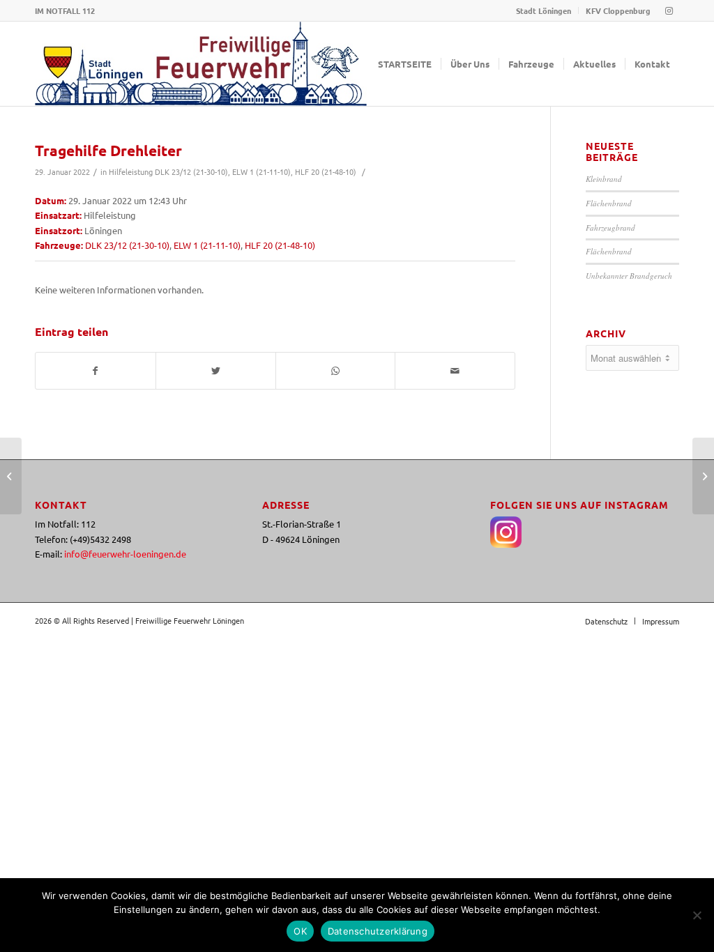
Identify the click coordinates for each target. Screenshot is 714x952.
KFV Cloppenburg (618, 10)
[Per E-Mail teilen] (455, 371)
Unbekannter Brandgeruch (629, 275)
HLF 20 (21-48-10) (325, 171)
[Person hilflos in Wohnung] (11, 476)
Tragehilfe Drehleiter (108, 150)
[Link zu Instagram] (668, 10)
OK (300, 931)
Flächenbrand (609, 203)
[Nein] (697, 915)
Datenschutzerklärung (377, 931)
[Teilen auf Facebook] (95, 371)
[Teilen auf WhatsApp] (335, 371)
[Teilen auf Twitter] (215, 371)
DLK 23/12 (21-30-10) (191, 171)
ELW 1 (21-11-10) (261, 171)
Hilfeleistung (131, 171)
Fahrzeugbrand (610, 227)
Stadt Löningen (543, 10)
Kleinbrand (604, 179)
